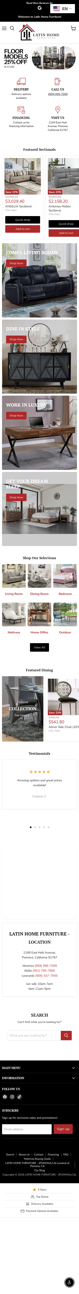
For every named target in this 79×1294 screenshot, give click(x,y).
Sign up (63, 1199)
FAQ (65, 1225)
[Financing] (21, 189)
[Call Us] (58, 159)
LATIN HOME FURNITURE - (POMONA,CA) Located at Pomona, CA (37, 1235)
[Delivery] (21, 159)
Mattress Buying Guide (37, 1229)
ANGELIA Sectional (18, 277)
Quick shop (22, 290)
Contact (38, 1225)
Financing (53, 1225)
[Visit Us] (58, 189)
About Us (24, 1225)
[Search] (66, 1105)
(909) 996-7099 (58, 164)
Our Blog (39, 1240)
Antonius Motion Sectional (60, 279)
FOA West (11, 280)
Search (10, 1225)
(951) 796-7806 (44, 1041)
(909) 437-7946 (46, 1046)
